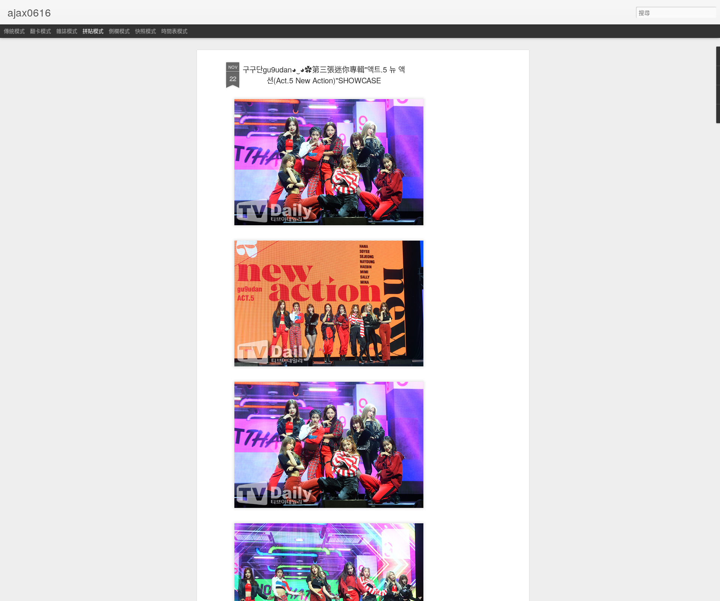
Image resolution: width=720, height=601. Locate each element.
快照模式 (145, 31)
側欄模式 (119, 31)
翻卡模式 (40, 31)
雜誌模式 (66, 31)
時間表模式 (174, 31)
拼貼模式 (93, 31)
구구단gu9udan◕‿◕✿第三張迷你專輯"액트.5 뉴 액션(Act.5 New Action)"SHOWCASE (324, 75)
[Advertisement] (462, 176)
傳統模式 (14, 31)
